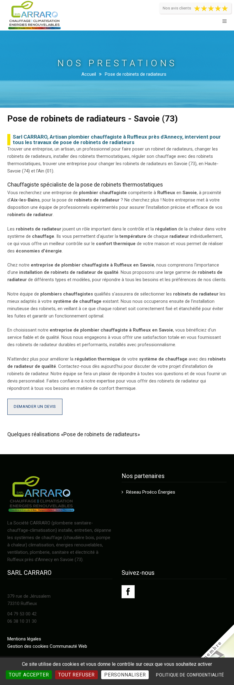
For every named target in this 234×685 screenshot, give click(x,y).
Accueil (88, 74)
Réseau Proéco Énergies (150, 492)
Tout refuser (76, 675)
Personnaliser (125, 675)
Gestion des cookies (27, 646)
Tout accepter (29, 675)
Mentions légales (24, 639)
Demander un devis (35, 406)
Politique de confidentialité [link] (190, 674)
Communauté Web (68, 646)
